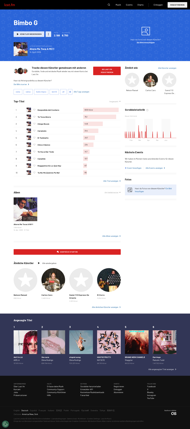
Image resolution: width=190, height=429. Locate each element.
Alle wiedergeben (49, 263)
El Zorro (101, 295)
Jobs (16, 392)
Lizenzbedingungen (58, 419)
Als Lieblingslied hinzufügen (34, 110)
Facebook (151, 386)
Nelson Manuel (132, 90)
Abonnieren (118, 392)
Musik (118, 4)
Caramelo (42, 131)
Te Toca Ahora (44, 117)
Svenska (94, 410)
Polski (66, 410)
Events (129, 4)
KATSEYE (101, 360)
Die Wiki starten (20, 84)
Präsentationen (20, 395)
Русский (85, 410)
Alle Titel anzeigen (110, 181)
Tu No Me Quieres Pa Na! (49, 172)
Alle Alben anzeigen (110, 236)
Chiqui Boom (43, 124)
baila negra (41, 91)
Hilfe (49, 395)
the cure (45, 357)
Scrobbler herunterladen (90, 386)
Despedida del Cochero (48, 110)
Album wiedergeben (20, 49)
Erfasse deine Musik (55, 386)
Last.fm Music (106, 419)
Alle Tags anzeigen (81, 91)
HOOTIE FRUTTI (104, 357)
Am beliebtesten (111, 192)
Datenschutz (72, 419)
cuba (18, 91)
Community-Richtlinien (56, 392)
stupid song (75, 357)
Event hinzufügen (134, 168)
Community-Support (55, 389)
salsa (28, 91)
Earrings (157, 357)
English (17, 410)
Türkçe (102, 410)
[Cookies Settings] (5, 424)
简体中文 (111, 410)
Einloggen (158, 4)
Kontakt (17, 389)
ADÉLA (17, 360)
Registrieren (177, 5)
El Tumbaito (43, 138)
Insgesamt (113, 101)
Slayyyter (129, 360)
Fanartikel (84, 395)
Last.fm (12, 5)
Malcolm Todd (158, 360)
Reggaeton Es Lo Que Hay (49, 166)
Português (75, 410)
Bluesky (150, 392)
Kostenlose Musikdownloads (92, 392)
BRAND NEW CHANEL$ (135, 357)
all (63, 91)
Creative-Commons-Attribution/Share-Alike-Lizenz (91, 421)
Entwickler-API (86, 389)
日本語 (59, 410)
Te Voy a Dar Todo (46, 152)
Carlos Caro (150, 90)
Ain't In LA (18, 357)
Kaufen (18, 217)
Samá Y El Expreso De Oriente (169, 93)
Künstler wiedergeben (30, 34)
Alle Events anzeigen (154, 168)
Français (42, 410)
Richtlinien (82, 419)
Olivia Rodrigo (47, 360)
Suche (109, 5)
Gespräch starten (68, 252)
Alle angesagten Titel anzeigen (161, 369)
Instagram (151, 395)
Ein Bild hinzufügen (146, 42)
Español (33, 410)
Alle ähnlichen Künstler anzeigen (105, 307)
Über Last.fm (19, 386)
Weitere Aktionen (48, 34)
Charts (140, 4)
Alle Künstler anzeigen (167, 68)
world (54, 91)
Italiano (51, 410)
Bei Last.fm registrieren (107, 70)
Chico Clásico (44, 145)
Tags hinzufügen (70, 92)
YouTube (150, 398)
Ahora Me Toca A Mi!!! (42, 48)
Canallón (41, 159)
